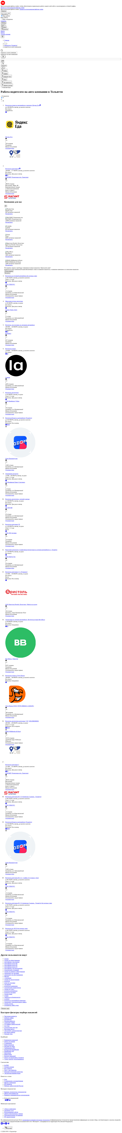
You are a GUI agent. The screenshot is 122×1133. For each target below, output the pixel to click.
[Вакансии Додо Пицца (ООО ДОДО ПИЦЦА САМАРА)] (62, 694)
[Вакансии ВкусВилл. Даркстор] (62, 642)
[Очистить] (3, 56)
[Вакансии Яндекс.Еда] (62, 124)
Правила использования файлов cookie (31, 9)
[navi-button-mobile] (2, 36)
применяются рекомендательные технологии (36, 1120)
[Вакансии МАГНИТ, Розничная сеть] (62, 197)
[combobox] (9, 53)
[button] (3, 31)
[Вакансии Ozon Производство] (62, 443)
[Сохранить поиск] (2, 61)
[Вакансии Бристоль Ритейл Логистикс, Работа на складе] (62, 592)
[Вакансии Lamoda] (62, 366)
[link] (4, 27)
